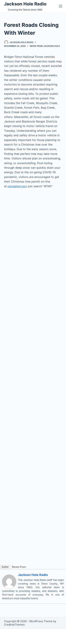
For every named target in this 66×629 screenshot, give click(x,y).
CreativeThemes (14, 624)
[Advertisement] (33, 330)
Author (5, 567)
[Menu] (60, 6)
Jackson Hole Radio (25, 3)
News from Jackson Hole (45, 46)
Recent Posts (19, 567)
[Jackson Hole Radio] (9, 581)
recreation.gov (17, 186)
